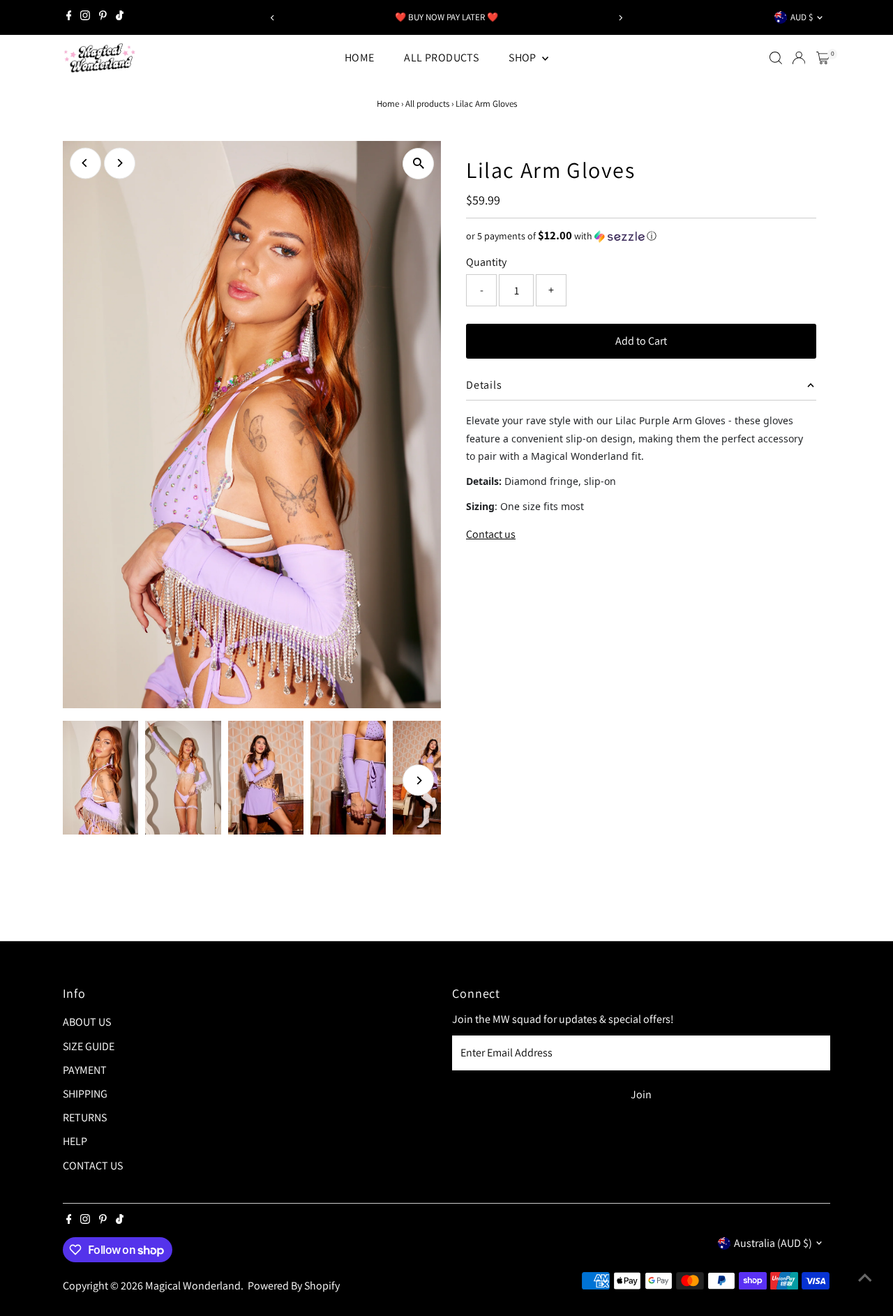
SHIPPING (85, 1093)
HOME (360, 57)
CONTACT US (93, 1165)
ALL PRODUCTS (441, 57)
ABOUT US (87, 1022)
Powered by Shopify (294, 1285)
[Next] (620, 17)
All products (427, 104)
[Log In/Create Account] (799, 58)
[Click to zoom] (418, 163)
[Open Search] (776, 58)
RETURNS (85, 1117)
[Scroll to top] (865, 1278)
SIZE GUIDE (88, 1046)
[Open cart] (823, 58)
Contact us (491, 534)
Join (641, 1094)
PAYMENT (85, 1070)
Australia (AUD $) (773, 1243)
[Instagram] (85, 17)
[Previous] (273, 17)
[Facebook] (69, 17)
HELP (75, 1141)
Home (388, 104)
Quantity (486, 262)
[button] (641, 236)
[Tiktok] (119, 17)
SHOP (524, 57)
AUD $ (801, 17)
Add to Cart (641, 341)
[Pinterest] (103, 17)
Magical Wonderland (193, 1285)
